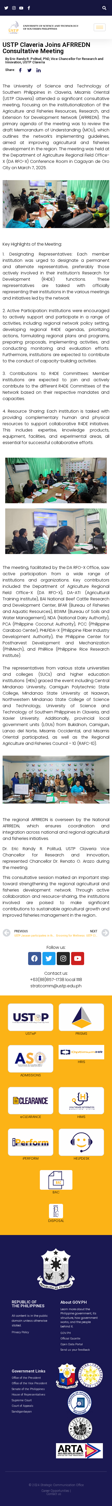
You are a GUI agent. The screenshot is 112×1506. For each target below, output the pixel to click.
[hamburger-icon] (99, 27)
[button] (104, 8)
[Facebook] (34, 958)
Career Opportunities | (56, 1491)
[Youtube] (77, 958)
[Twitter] (48, 958)
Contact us (53, 1494)
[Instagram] (63, 958)
